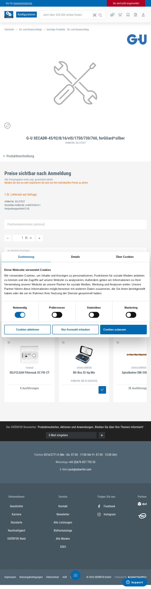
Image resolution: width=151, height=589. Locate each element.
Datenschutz (52, 577)
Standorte (16, 522)
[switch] (57, 315)
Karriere (16, 514)
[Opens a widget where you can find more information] (134, 582)
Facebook (109, 506)
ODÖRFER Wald (16, 538)
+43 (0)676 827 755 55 (82, 462)
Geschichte (16, 506)
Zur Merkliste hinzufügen (18, 250)
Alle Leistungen (63, 522)
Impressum (10, 577)
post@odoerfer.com (79, 469)
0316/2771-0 (52, 454)
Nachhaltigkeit (16, 530)
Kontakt (63, 506)
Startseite (9, 29)
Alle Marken (63, 538)
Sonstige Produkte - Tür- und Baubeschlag (68, 29)
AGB (64, 577)
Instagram (110, 514)
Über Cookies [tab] (125, 256)
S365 (63, 546)
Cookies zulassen (114, 329)
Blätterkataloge (63, 530)
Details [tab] (75, 256)
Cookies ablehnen (27, 329)
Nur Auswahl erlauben (75, 329)
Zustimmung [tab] (26, 256)
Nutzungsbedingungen (31, 577)
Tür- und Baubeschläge (30, 29)
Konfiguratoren (26, 14)
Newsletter (63, 514)
